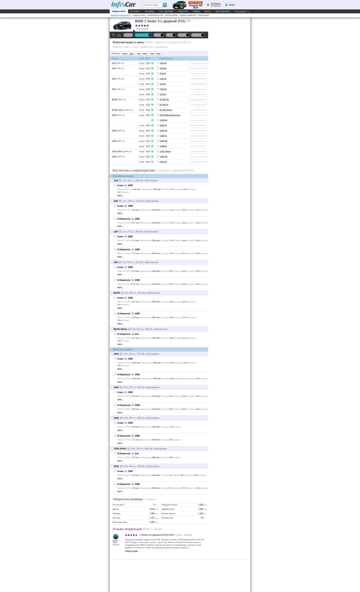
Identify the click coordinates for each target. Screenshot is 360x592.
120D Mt (163, 141)
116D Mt (163, 120)
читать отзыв (131, 551)
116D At (163, 125)
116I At (163, 73)
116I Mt (163, 68)
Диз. (132, 53)
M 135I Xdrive (166, 110)
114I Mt (163, 63)
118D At (163, 136)
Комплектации (143, 35)
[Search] (165, 5)
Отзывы (149, 11)
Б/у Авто (135, 11)
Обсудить (198, 35)
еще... (120, 195)
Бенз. (125, 53)
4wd (152, 53)
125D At (163, 162)
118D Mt (163, 130)
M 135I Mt (164, 99)
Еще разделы (241, 11)
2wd (158, 53)
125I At (163, 94)
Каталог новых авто (121, 15)
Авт (139, 53)
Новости (183, 11)
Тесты (171, 35)
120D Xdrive (165, 151)
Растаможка (223, 11)
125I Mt (163, 89)
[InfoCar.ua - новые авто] (123, 5)
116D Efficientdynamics (170, 115)
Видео (196, 11)
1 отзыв (144, 29)
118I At (163, 84)
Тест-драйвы (166, 11)
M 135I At (164, 105)
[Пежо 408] (186, 4)
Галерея (128, 35)
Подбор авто (139, 15)
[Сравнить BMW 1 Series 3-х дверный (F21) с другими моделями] (119, 35)
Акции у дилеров (188, 15)
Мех (145, 53)
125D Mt (163, 156)
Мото (208, 11)
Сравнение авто (155, 15)
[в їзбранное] (113, 35)
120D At (163, 146)
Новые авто (119, 11)
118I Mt (163, 79)
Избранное (203, 15)
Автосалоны (171, 15)
